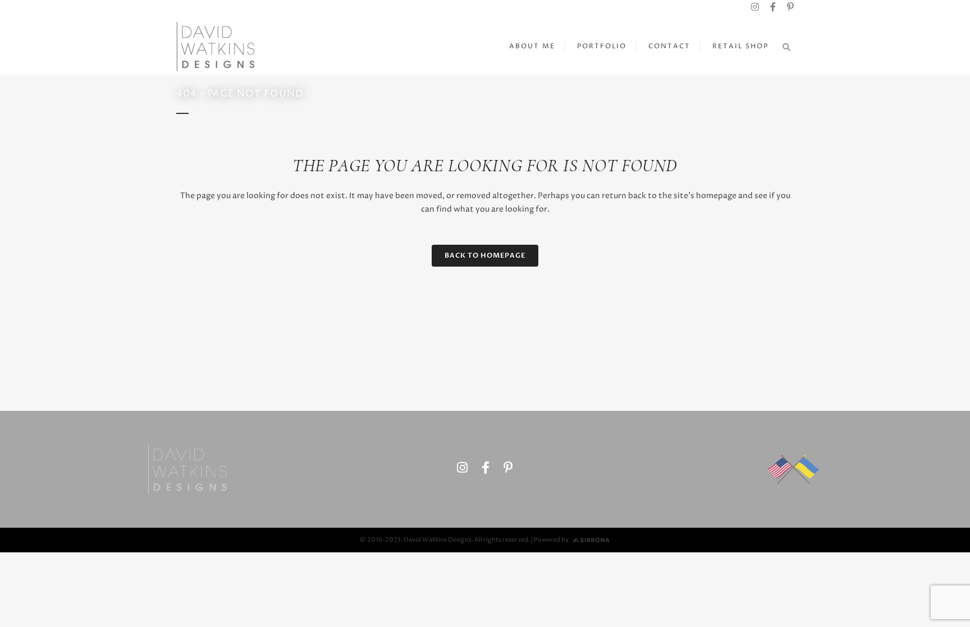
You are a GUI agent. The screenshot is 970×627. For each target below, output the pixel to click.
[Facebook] (773, 7)
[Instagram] (755, 7)
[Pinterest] (790, 7)
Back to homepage (485, 255)
